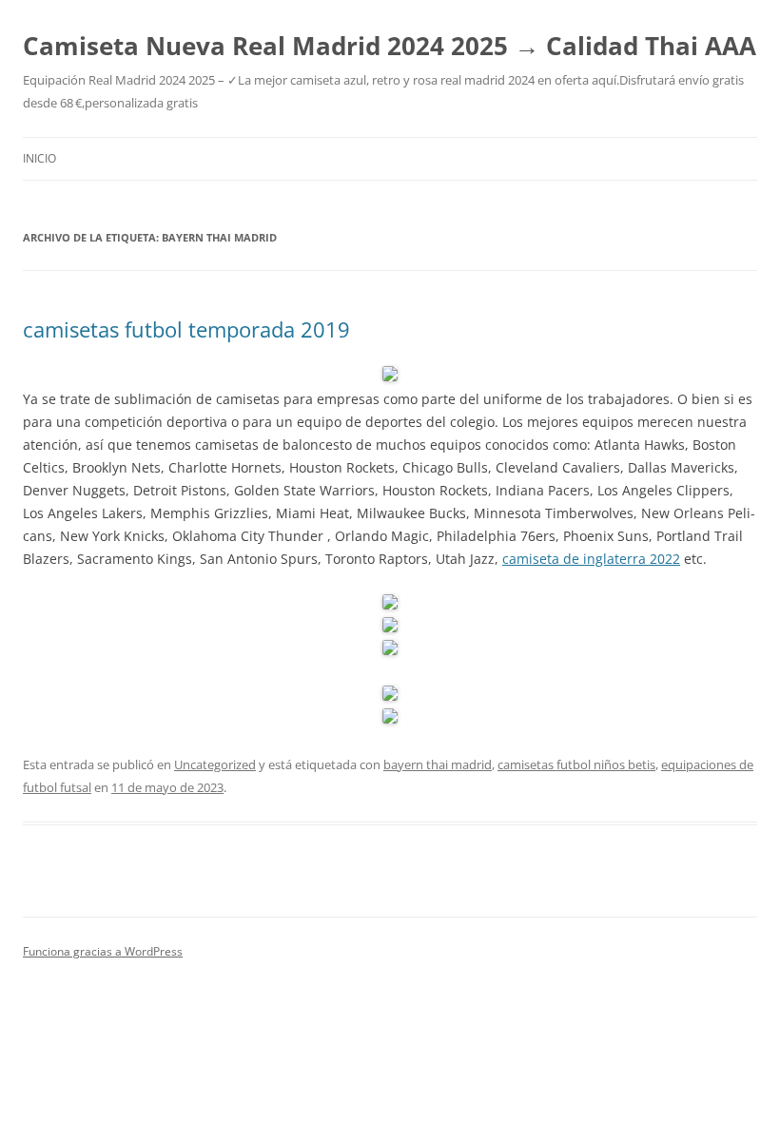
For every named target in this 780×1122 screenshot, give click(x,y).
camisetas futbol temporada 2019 (186, 329)
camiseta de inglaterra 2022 (591, 559)
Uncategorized (215, 764)
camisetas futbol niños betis (576, 764)
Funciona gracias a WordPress (103, 951)
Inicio (39, 158)
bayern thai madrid (437, 764)
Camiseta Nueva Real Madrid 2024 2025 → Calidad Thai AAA (389, 46)
